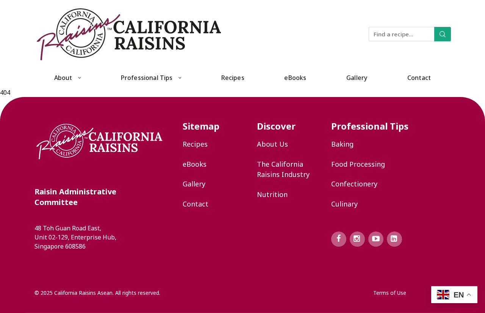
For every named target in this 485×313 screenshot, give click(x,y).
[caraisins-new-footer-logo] (99, 141)
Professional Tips (147, 78)
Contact (419, 78)
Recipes (232, 78)
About (63, 78)
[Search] (442, 34)
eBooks (295, 78)
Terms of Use (389, 292)
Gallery (356, 78)
